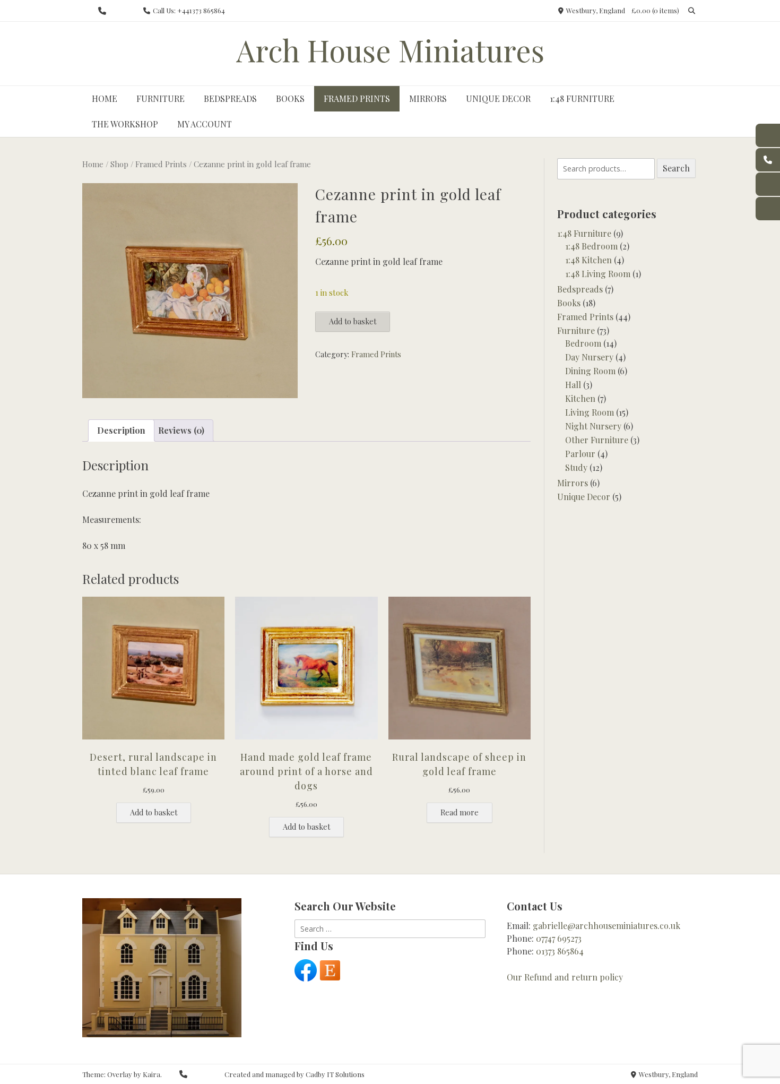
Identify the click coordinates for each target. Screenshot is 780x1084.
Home (92, 164)
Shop (119, 164)
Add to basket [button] (153, 812)
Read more (459, 812)
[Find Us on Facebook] (118, 11)
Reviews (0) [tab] (181, 430)
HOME (104, 98)
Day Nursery (589, 357)
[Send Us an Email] (86, 11)
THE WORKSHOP (125, 124)
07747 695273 (559, 938)
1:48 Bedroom (591, 246)
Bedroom (583, 343)
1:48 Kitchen (588, 259)
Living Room (589, 412)
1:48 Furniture (584, 233)
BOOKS (290, 98)
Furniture (576, 330)
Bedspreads (580, 289)
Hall (573, 384)
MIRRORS (428, 98)
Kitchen (580, 398)
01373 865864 (560, 951)
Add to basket (352, 321)
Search (676, 168)
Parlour (580, 453)
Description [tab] (121, 430)
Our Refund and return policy (565, 977)
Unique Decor (583, 496)
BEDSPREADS (230, 98)
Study (576, 467)
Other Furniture (596, 439)
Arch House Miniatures (390, 50)
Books (568, 302)
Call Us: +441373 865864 (189, 10)
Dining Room (590, 370)
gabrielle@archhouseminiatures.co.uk (606, 925)
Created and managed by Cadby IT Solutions (294, 1074)
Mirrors (572, 482)
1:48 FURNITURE (582, 98)
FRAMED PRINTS (357, 98)
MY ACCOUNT (204, 124)
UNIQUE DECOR (498, 98)
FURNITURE (160, 98)
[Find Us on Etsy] (132, 11)
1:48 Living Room (597, 273)
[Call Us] (102, 11)
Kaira (151, 1074)
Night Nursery (593, 426)
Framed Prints (161, 164)
